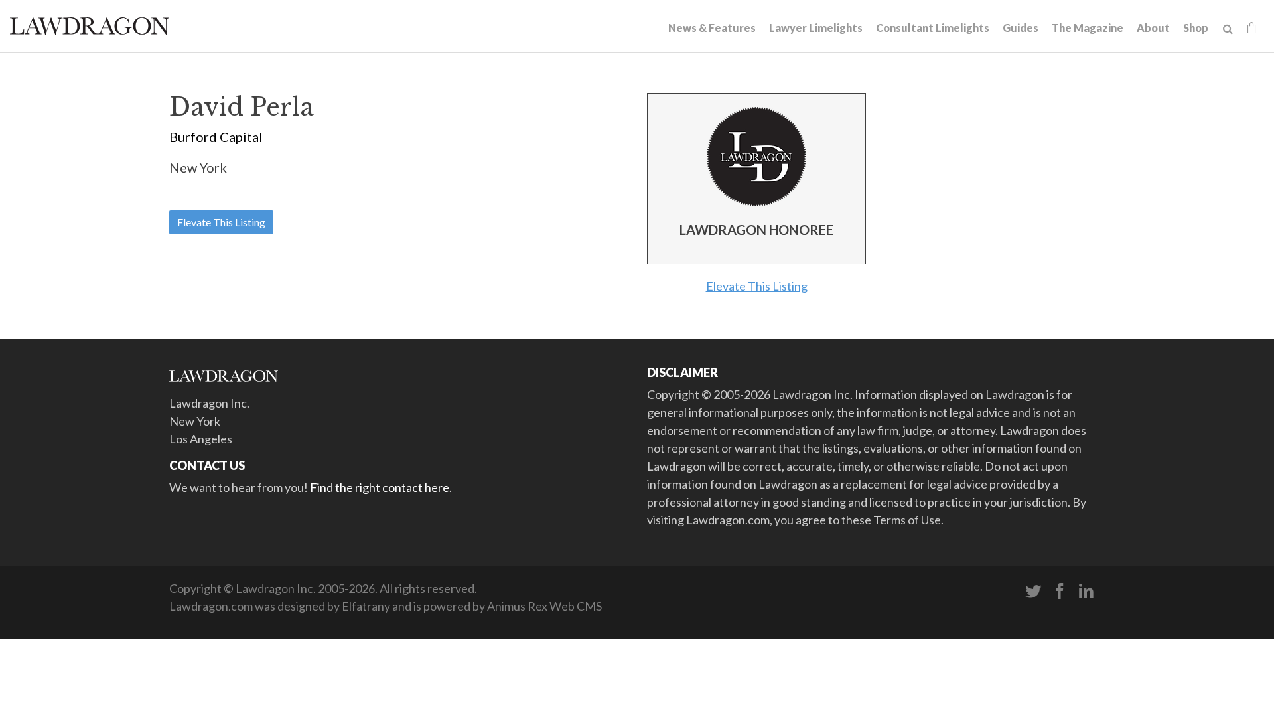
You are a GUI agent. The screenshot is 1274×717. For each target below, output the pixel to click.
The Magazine (1087, 27)
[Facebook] (1060, 591)
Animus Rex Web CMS (544, 606)
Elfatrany (366, 606)
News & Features (712, 27)
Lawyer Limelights (816, 27)
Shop (1195, 27)
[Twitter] (1033, 591)
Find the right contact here (379, 487)
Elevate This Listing (221, 222)
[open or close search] (1227, 29)
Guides (1020, 27)
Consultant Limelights (932, 27)
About (1153, 27)
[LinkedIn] (1086, 591)
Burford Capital (216, 137)
